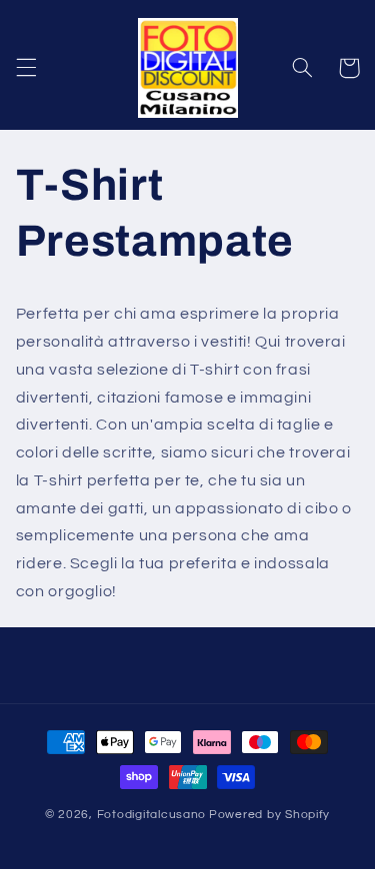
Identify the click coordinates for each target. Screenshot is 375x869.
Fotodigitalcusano (152, 814)
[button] (26, 68)
